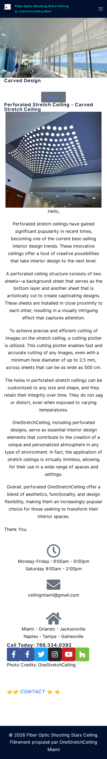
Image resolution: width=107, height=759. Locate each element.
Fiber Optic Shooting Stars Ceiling (42, 6)
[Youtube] (68, 654)
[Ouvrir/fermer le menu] (100, 9)
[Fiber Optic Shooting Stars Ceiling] (7, 9)
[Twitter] (41, 654)
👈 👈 (36, 691)
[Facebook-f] (14, 654)
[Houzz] (82, 654)
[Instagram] (55, 654)
